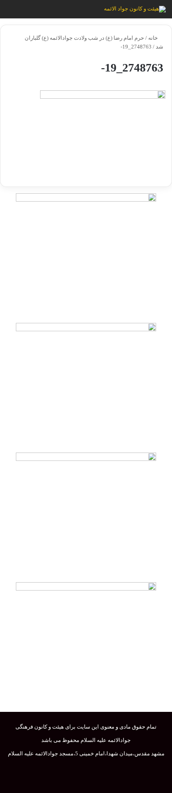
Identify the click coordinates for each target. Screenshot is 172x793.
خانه (153, 38)
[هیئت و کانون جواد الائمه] (135, 9)
